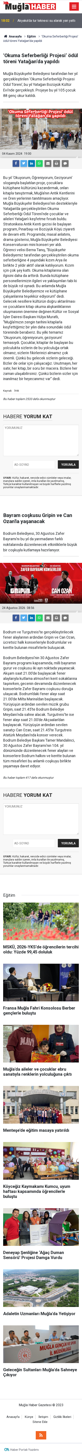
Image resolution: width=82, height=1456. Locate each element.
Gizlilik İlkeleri (62, 1417)
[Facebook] (16, 163)
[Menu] (74, 7)
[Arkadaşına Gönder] (48, 163)
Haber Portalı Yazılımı (24, 1449)
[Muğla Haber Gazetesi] (29, 6)
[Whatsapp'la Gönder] (39, 163)
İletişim (43, 1417)
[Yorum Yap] (65, 163)
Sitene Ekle (40, 1422)
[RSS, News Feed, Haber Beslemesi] (41, 1435)
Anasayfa (13, 1417)
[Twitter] (23, 163)
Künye (29, 1417)
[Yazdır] (56, 163)
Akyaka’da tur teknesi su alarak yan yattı (46, 21)
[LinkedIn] (31, 163)
